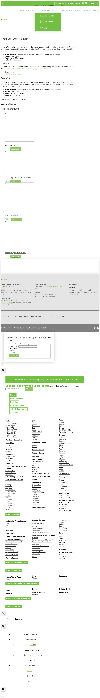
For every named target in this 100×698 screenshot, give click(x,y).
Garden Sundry (38, 520)
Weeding (62, 546)
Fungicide (35, 544)
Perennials (36, 483)
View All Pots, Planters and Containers (22, 583)
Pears (34, 438)
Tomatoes (62, 506)
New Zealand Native (66, 465)
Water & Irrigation (66, 552)
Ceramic (8, 579)
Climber (62, 428)
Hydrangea (63, 461)
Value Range (64, 493)
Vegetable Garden (41, 69)
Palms (34, 471)
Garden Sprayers (12, 558)
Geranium (35, 497)
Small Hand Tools (65, 542)
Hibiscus (62, 459)
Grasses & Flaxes (39, 443)
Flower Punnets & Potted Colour (16, 468)
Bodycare (9, 593)
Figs (33, 420)
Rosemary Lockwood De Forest (18, 177)
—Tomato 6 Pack (65, 510)
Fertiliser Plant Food (14, 540)
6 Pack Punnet (22, 69)
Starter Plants (64, 474)
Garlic (61, 524)
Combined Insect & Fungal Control (44, 540)
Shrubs (62, 435)
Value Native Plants (65, 497)
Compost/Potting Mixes (15, 537)
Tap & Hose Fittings (66, 556)
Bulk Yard (9, 533)
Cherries (8, 496)
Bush (60, 426)
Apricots (8, 484)
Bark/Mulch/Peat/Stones (15, 521)
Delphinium (36, 491)
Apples (8, 482)
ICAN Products (38, 523)
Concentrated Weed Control (42, 542)
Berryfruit (8, 488)
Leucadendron (64, 463)
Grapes (34, 422)
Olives (34, 430)
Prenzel (35, 594)
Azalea (61, 437)
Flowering (35, 467)
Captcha (12, 353)
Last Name (13, 349)
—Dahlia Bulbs (10, 431)
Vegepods (63, 549)
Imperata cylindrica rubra (15, 253)
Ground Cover (38, 450)
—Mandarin (9, 504)
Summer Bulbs (10, 427)
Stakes (61, 533)
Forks (61, 538)
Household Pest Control (40, 546)
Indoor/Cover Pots (13, 577)
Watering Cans (64, 558)
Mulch (7, 525)
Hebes (61, 455)
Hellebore (35, 499)
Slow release (9, 550)
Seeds (34, 557)
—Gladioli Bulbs (10, 433)
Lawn (34, 526)
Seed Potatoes (64, 528)
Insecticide (36, 548)
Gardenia (62, 451)
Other (34, 504)
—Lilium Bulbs (10, 435)
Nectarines (36, 426)
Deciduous (9, 458)
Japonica (8, 447)
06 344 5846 (47, 286)
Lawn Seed (36, 531)
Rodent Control (37, 550)
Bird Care (9, 530)
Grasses (34, 447)
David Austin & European (67, 430)
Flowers (61, 522)
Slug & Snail (36, 554)
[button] (40, 6)
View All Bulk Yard (14, 570)
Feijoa (7, 509)
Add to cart (15, 149)
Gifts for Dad (64, 589)
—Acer (61, 484)
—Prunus (62, 488)
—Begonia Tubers (11, 429)
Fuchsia (34, 495)
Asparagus (62, 520)
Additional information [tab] (13, 74)
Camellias (9, 443)
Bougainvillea (10, 456)
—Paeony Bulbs (11, 437)
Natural (8, 548)
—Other (8, 508)
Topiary (62, 477)
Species (8, 451)
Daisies (34, 489)
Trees (61, 480)
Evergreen (9, 460)
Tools (61, 536)
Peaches (35, 436)
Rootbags (63, 576)
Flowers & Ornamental (13, 542)
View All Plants (12, 514)
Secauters (62, 540)
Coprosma (62, 439)
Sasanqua (8, 449)
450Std (61, 422)
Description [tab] (9, 72)
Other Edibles (37, 432)
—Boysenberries (11, 492)
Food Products (38, 592)
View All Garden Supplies (17, 563)
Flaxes (34, 445)
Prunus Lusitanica (12, 215)
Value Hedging (64, 495)
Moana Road (64, 592)
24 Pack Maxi (10, 471)
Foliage (34, 469)
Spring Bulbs (10, 425)
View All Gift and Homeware (18, 598)
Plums (34, 440)
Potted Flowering (11, 423)
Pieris (61, 469)
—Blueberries (10, 490)
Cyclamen (9, 475)
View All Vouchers (13, 606)
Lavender (35, 503)
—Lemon (8, 500)
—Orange (8, 505)
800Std (61, 424)
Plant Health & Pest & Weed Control (43, 537)
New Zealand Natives (41, 476)
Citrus (7, 498)
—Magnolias (63, 486)
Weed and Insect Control (41, 533)
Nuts (33, 428)
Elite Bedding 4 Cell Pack (14, 477)
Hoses (61, 554)
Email (11, 351)
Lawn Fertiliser (10, 546)
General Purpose (11, 544)
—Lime (7, 502)
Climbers (9, 454)
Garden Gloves (11, 555)
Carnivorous (36, 463)
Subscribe (13, 355)
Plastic (34, 578)
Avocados (8, 486)
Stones (7, 527)
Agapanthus (36, 485)
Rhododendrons (39, 508)
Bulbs (7, 421)
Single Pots (63, 504)
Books (34, 589)
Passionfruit (36, 434)
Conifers (9, 463)
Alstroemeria (36, 487)
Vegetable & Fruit (11, 552)
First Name (13, 346)
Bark (7, 523)
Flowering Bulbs (38, 493)
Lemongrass (10, 145)
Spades (61, 544)
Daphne (62, 441)
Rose (61, 420)
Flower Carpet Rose (66, 432)
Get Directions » (41, 299)
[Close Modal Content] (2, 363)
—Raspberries (10, 494)
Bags (7, 590)
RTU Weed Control (39, 552)
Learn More (73, 295)
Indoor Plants (37, 459)
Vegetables (63, 530)
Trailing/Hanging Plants (40, 473)
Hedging (35, 456)
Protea (61, 471)
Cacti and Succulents (14, 440)
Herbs (34, 424)
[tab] (13, 395)
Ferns (34, 465)
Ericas (61, 445)
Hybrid (7, 445)
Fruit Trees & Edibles (14, 480)
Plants (30, 69)
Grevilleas (62, 453)
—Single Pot (63, 508)
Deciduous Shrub (65, 443)
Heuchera (35, 501)
